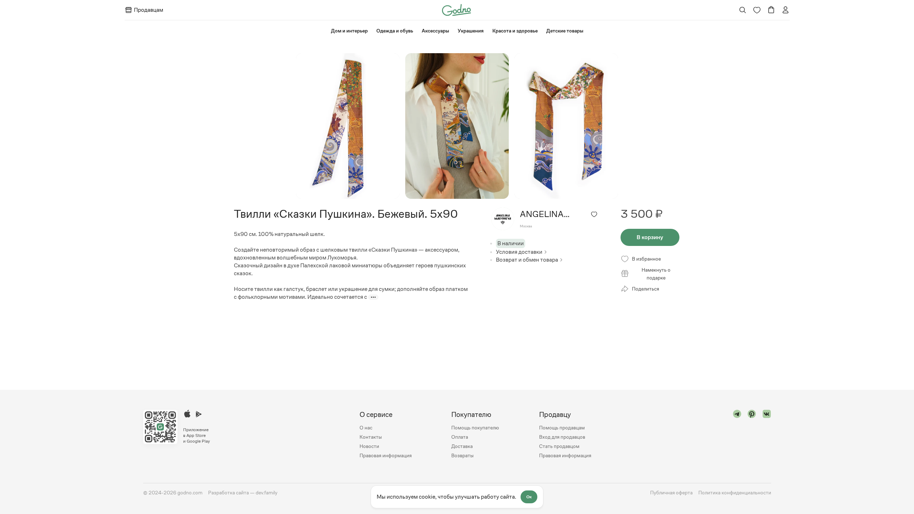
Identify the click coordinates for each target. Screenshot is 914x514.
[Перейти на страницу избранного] (757, 10)
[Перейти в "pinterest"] (752, 435)
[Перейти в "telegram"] (737, 435)
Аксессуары (435, 31)
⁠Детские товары (564, 31)
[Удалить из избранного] (594, 214)
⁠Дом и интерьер (349, 31)
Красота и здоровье (515, 31)
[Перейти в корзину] (771, 10)
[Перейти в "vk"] (767, 435)
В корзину (650, 237)
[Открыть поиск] (742, 10)
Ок (529, 496)
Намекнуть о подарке (656, 274)
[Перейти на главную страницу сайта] (456, 9)
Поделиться (645, 289)
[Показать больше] (373, 297)
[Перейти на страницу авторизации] (785, 10)
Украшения (471, 31)
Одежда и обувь (394, 31)
